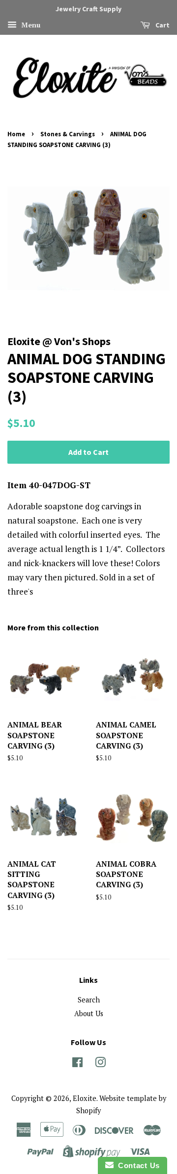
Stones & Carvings (67, 134)
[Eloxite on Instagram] (100, 1064)
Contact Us (137, 1165)
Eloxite (84, 1098)
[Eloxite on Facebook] (77, 1064)
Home (16, 134)
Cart (162, 25)
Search (89, 999)
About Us (88, 1013)
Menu (29, 24)
